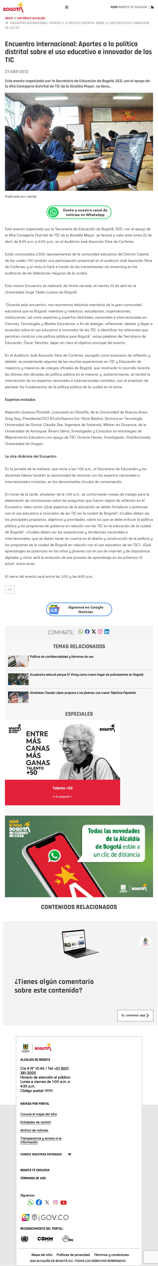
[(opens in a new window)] (100, 633)
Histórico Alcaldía (31, 18)
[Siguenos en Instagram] (55, 1202)
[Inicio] (13, 7)
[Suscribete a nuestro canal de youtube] (63, 1202)
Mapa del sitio (41, 1255)
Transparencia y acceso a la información (41, 1140)
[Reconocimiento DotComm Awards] (45, 1238)
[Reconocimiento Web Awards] (68, 1238)
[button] (81, 633)
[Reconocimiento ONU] (24, 1238)
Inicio (9, 18)
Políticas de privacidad (73, 1255)
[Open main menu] (67, 7)
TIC (9, 589)
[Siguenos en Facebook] (31, 1202)
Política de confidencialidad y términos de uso (61, 656)
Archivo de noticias (34, 1130)
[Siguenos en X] (47, 1202)
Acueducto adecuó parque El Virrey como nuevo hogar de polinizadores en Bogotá (86, 674)
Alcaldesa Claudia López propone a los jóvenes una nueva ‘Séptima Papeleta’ (83, 692)
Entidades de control (35, 1122)
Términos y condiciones (111, 1255)
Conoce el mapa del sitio (38, 1114)
